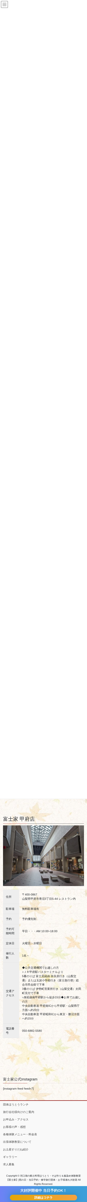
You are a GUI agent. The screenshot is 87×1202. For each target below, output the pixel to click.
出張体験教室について (17, 1141)
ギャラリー (10, 1156)
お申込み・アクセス (16, 1119)
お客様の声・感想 (14, 1126)
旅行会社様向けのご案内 (18, 1112)
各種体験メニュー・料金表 (20, 1134)
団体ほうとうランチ (16, 1104)
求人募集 (8, 1164)
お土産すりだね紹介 (16, 1149)
